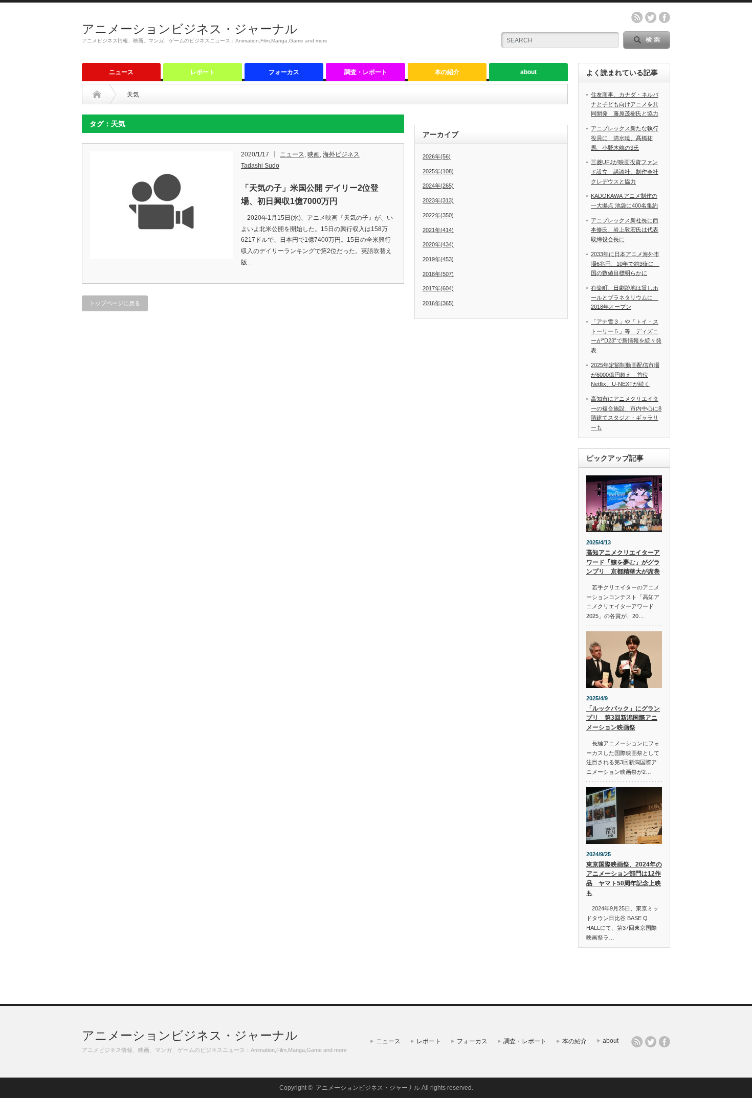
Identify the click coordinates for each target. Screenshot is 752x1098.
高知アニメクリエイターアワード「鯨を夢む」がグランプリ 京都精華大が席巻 (623, 562)
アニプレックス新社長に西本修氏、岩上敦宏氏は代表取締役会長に (624, 229)
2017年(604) (438, 288)
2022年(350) (438, 215)
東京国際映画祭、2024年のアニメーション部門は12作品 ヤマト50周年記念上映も (624, 879)
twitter (650, 17)
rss (637, 17)
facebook (664, 17)
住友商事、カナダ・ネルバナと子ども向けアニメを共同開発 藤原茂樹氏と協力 (624, 104)
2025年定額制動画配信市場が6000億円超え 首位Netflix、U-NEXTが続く (625, 374)
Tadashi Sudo (260, 165)
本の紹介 (447, 72)
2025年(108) (438, 171)
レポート (202, 72)
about (528, 72)
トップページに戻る (115, 303)
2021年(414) (438, 230)
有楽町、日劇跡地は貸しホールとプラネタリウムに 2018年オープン (624, 297)
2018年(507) (438, 274)
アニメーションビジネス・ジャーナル (190, 29)
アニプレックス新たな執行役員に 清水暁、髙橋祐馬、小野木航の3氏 (624, 137)
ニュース (121, 72)
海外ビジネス (341, 154)
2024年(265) (438, 185)
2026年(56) (437, 156)
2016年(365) (438, 303)
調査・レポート (365, 72)
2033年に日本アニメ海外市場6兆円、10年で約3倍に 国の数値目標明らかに (625, 263)
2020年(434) (438, 244)
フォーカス (284, 72)
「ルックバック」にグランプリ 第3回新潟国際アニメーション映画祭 (623, 718)
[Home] (97, 94)
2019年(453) (438, 259)
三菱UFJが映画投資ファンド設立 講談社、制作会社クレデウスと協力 (624, 171)
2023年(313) (438, 200)
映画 (313, 154)
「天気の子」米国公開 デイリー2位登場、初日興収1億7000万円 (310, 194)
